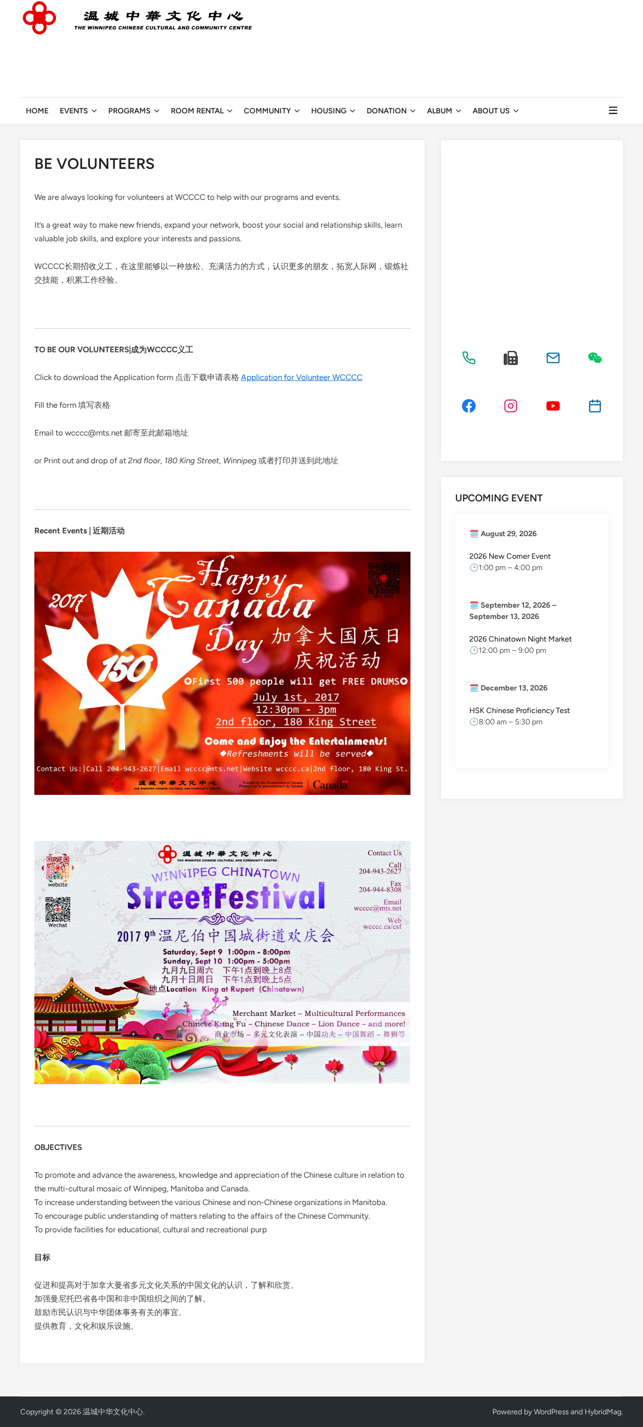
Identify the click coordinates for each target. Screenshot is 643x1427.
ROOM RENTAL (197, 110)
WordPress (551, 1411)
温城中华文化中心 (113, 1411)
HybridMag (603, 1411)
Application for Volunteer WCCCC (301, 377)
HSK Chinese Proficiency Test (519, 710)
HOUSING (328, 110)
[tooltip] (469, 358)
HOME (37, 110)
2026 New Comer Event (510, 556)
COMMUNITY (267, 110)
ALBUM (439, 110)
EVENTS (74, 110)
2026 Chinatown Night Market (520, 638)
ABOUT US (491, 110)
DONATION (387, 110)
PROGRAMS (129, 110)
